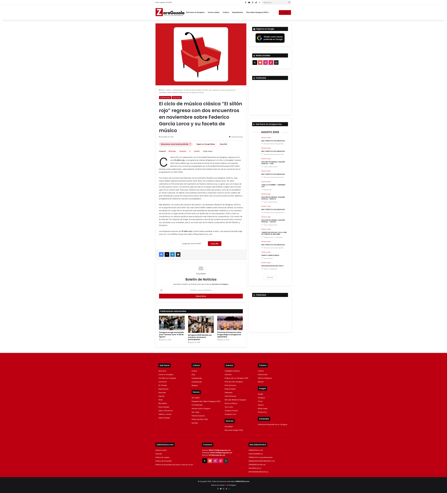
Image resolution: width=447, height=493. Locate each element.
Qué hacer (177, 97)
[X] (167, 254)
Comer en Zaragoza (165, 374)
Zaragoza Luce (230, 414)
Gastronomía (262, 374)
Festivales (162, 392)
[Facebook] (161, 254)
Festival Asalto (230, 389)
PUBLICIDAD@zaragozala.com (221, 453)
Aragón (260, 394)
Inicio (162, 90)
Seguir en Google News (205, 144)
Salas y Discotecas (165, 411)
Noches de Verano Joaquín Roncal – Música (273, 198)
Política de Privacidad (163, 461)
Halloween (228, 392)
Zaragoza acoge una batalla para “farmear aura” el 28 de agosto (171, 334)
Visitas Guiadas (164, 418)
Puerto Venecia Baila (270, 255)
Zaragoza (261, 398)
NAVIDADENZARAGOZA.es (258, 472)
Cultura (226, 12)
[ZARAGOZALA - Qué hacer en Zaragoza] (170, 12)
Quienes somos (161, 450)
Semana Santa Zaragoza (201, 408)
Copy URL (214, 244)
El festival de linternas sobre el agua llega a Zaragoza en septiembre (229, 334)
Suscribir (285, 12)
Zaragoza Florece (231, 411)
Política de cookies (162, 457)
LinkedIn (197, 151)
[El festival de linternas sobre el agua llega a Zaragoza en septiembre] (230, 323)
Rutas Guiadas (163, 407)
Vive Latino (229, 407)
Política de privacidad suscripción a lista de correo (174, 465)
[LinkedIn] (172, 254)
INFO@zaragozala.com (217, 455)
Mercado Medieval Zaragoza (235, 400)
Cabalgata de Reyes (232, 371)
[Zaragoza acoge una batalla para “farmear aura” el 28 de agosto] (172, 323)
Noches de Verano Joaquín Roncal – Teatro (273, 221)
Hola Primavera (230, 396)
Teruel (260, 401)
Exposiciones (197, 378)
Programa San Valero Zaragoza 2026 (206, 401)
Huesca (261, 405)
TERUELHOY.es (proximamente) (261, 457)
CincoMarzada (197, 405)
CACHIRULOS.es (255, 468)
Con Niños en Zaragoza (167, 378)
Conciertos (162, 382)
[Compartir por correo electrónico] (178, 254)
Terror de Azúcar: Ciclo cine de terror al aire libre (274, 233)
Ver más (270, 277)
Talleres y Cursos (164, 414)
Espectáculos (237, 12)
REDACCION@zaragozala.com (220, 450)
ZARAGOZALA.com (256, 450)
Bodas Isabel (262, 408)
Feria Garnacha (230, 385)
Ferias (160, 400)
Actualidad (229, 426)
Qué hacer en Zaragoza (195, 12)
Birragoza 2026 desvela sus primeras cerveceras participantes (200, 337)
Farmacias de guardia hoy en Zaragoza (272, 424)
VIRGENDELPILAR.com (257, 465)
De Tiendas (162, 385)
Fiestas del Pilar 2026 (200, 419)
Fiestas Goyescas (198, 416)
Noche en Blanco (231, 403)
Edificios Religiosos (265, 378)
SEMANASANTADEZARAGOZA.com (262, 461)
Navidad (195, 423)
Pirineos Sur (262, 412)
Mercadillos (162, 403)
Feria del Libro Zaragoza (234, 382)
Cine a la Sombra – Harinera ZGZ (273, 186)
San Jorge (195, 412)
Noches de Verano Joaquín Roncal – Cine (273, 163)
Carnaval (228, 374)
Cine (193, 375)
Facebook (182, 151)
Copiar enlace (207, 151)
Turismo (261, 371)
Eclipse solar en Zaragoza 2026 (236, 378)
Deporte (161, 396)
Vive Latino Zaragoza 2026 (257, 12)
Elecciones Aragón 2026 (234, 430)
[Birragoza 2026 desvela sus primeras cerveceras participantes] (201, 324)
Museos (195, 385)
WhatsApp (172, 151)
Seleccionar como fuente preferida (176, 144)
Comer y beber (214, 12)
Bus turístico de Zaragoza (273, 141)
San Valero (196, 398)
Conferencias (177, 90)
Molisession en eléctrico (272, 266)
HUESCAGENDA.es (256, 454)
